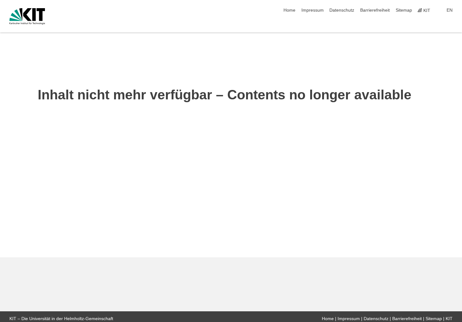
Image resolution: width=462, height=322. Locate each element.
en (450, 10)
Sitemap (404, 10)
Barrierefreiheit (375, 10)
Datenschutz (341, 10)
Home (289, 10)
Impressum (312, 10)
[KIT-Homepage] (27, 16)
